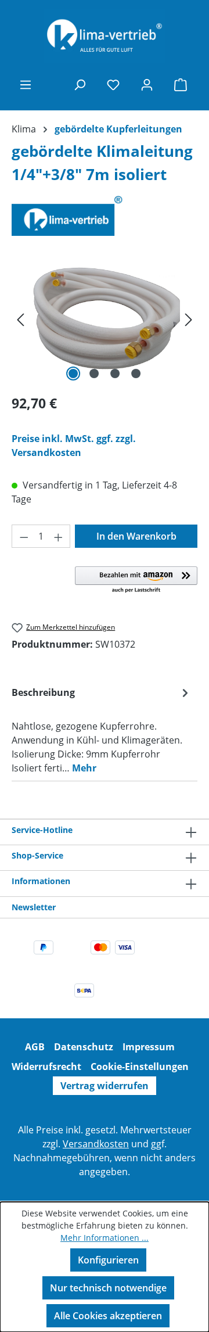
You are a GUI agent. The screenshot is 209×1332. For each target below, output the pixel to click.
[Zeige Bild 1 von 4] (73, 373)
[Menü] (25, 84)
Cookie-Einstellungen (140, 1066)
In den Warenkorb (136, 536)
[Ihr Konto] (147, 84)
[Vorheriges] (20, 319)
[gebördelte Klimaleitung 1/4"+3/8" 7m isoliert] (104, 318)
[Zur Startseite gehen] (104, 36)
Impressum (148, 1046)
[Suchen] (79, 84)
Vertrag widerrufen (104, 1085)
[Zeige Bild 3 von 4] (115, 373)
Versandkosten (96, 1143)
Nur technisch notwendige (108, 1287)
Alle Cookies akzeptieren (108, 1315)
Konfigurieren (108, 1260)
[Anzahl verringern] (24, 536)
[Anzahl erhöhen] (58, 536)
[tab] (102, 729)
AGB (35, 1046)
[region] (104, 318)
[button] (136, 580)
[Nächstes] (188, 319)
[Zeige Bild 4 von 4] (135, 373)
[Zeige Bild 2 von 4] (94, 373)
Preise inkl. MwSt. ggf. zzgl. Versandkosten (74, 445)
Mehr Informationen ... (104, 1237)
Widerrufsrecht (46, 1066)
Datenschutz (83, 1046)
